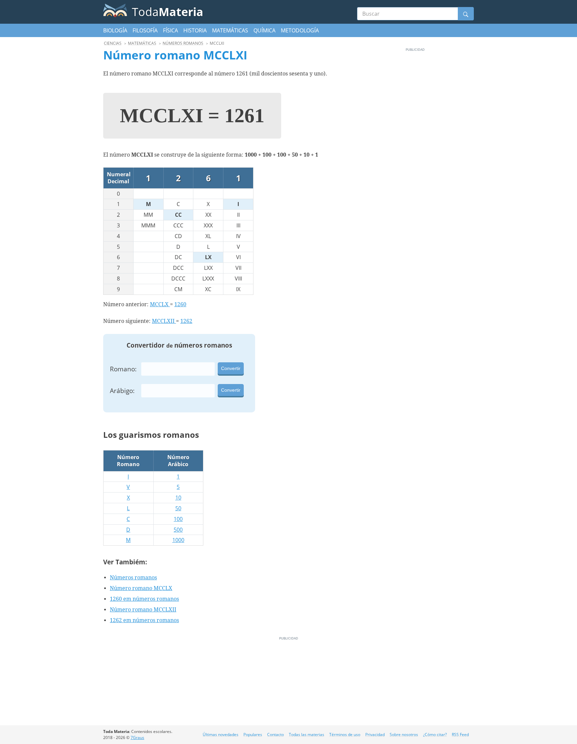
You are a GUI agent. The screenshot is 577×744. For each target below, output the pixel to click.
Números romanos (133, 577)
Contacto (275, 734)
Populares (252, 734)
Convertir (230, 368)
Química (264, 30)
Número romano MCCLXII (143, 609)
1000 (178, 540)
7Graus (137, 737)
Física (170, 30)
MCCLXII (164, 321)
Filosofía (145, 30)
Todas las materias (306, 734)
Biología (115, 30)
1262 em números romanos (144, 620)
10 (178, 497)
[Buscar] (466, 13)
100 (178, 519)
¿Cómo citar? (435, 734)
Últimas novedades (220, 734)
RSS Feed (460, 734)
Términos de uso (344, 734)
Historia (195, 30)
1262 (186, 321)
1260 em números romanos (144, 599)
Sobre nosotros (404, 734)
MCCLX (160, 304)
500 (178, 529)
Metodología (300, 30)
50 (178, 508)
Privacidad (375, 734)
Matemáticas (230, 30)
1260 (180, 304)
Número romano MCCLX (141, 588)
